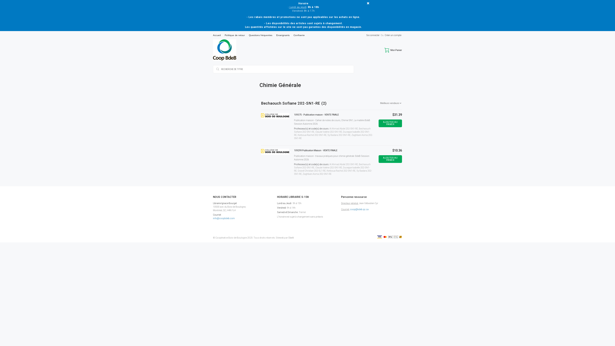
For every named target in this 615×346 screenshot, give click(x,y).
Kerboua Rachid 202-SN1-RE (312, 135)
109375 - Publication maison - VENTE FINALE (316, 114)
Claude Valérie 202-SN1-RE (328, 132)
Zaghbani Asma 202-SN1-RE (317, 174)
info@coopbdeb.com (224, 218)
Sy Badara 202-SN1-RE (339, 135)
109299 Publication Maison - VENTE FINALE (315, 150)
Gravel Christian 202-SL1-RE (312, 170)
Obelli (291, 237)
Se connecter (373, 35)
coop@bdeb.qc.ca (359, 209)
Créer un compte (393, 35)
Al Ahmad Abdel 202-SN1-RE (343, 128)
